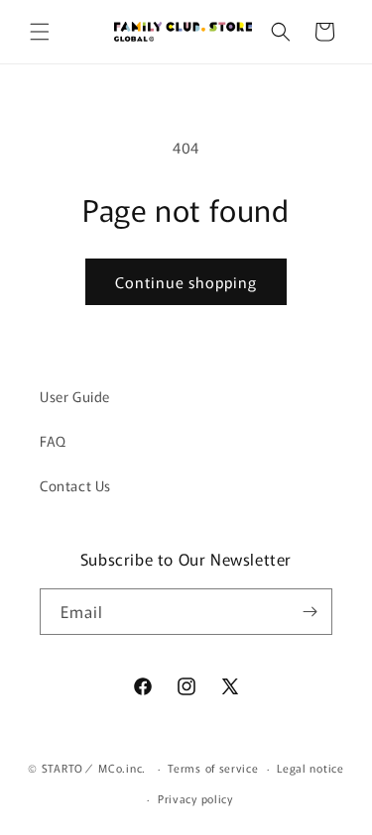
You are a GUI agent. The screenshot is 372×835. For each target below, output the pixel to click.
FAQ (53, 441)
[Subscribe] (309, 611)
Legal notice (310, 768)
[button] (40, 31)
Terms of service (213, 768)
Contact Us (75, 485)
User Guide (75, 396)
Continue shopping (186, 281)
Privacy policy (195, 798)
